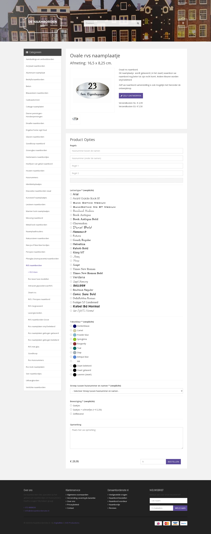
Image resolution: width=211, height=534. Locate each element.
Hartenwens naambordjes (37, 157)
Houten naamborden (35, 170)
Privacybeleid (73, 504)
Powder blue (83, 334)
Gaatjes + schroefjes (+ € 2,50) (87, 409)
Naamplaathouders (34, 231)
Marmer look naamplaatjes (38, 211)
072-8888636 (30, 507)
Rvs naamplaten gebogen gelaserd (43, 333)
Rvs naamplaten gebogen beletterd (43, 340)
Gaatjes (76, 405)
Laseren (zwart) (84, 374)
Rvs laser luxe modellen (38, 279)
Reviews (112, 508)
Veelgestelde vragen (118, 494)
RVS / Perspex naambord (39, 299)
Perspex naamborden (35, 252)
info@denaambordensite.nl (37, 510)
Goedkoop (32, 353)
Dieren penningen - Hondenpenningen (34, 115)
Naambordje (114, 504)
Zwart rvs (32, 292)
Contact (70, 508)
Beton (28, 86)
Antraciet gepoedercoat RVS (40, 285)
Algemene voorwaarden (77, 494)
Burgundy (81, 343)
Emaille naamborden (35, 123)
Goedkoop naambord (35, 143)
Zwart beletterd (84, 365)
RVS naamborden (34, 265)
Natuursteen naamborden (37, 238)
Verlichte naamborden (36, 387)
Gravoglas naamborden (36, 150)
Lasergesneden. (35, 313)
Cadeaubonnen (33, 100)
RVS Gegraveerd (35, 306)
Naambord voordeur (118, 501)
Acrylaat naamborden (35, 66)
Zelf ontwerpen (131, 95)
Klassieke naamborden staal (38, 191)
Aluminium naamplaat (35, 72)
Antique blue (83, 356)
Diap (79, 352)
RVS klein (34, 272)
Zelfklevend (78, 413)
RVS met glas (33, 346)
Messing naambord (34, 218)
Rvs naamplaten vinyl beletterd (41, 326)
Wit (78, 361)
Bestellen (173, 461)
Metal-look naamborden (36, 224)
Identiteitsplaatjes (34, 184)
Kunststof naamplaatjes (36, 197)
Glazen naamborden (35, 136)
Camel (80, 330)
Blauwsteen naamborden (37, 93)
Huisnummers (32, 177)
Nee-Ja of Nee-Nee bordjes (37, 245)
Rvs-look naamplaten (35, 367)
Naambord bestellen (118, 498)
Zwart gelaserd (84, 370)
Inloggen (182, 3)
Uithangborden (32, 380)
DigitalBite (58, 523)
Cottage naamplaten (35, 106)
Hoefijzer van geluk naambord (39, 163)
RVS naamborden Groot (38, 319)
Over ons (71, 501)
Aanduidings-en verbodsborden (40, 59)
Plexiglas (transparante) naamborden (42, 258)
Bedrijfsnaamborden (35, 79)
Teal (79, 348)
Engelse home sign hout (36, 130)
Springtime (82, 339)
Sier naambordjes (34, 373)
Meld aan (180, 508)
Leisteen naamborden (35, 204)
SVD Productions (72, 523)
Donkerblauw (83, 326)
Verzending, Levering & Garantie (81, 498)
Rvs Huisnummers (36, 360)
